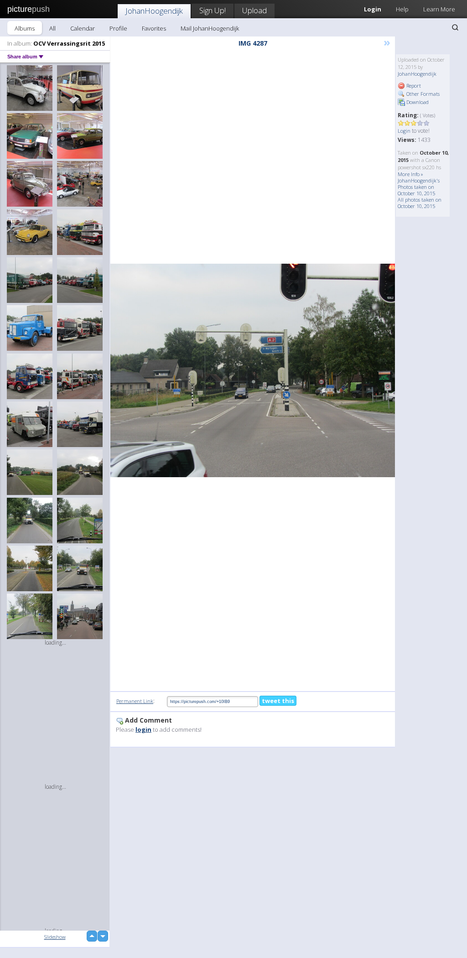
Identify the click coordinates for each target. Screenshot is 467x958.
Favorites (154, 28)
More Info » (410, 174)
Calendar (82, 28)
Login (404, 130)
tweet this (278, 701)
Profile (118, 28)
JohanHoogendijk (154, 10)
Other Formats (422, 93)
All (52, 28)
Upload (254, 10)
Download (417, 102)
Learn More (439, 9)
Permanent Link (134, 701)
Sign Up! (212, 10)
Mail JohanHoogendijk (210, 28)
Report (413, 85)
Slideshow (55, 936)
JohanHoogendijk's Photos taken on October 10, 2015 (419, 187)
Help (402, 9)
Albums (25, 28)
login (143, 729)
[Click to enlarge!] (252, 370)
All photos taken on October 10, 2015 (419, 202)
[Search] (455, 27)
